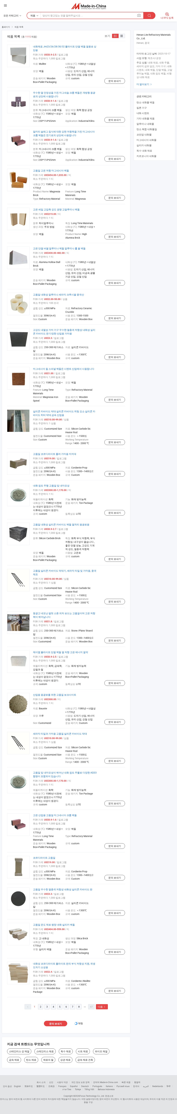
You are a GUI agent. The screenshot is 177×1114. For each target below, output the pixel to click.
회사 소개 (41, 1082)
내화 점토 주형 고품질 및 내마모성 (51, 485)
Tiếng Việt (89, 1089)
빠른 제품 (126, 1082)
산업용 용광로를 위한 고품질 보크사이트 (54, 694)
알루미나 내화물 (145, 123)
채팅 (80, 1023)
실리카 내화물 (144, 145)
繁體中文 (40, 1086)
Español (74, 1086)
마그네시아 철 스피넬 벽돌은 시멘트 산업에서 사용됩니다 (63, 368)
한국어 (136, 1086)
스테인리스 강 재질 (19, 1051)
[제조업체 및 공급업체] (88, 6)
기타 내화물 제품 (146, 118)
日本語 (51, 1086)
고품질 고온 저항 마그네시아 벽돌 (51, 170)
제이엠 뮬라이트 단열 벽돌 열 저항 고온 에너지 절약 (60, 652)
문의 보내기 (114, 81)
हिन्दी (168, 1086)
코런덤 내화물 (144, 134)
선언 (51, 1082)
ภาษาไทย (66, 1089)
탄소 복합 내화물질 (147, 129)
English (17, 1086)
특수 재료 (66, 1051)
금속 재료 (14, 1059)
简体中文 (29, 1086)
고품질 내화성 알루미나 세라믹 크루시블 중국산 (58, 294)
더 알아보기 (144, 84)
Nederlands (157, 1086)
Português (97, 1086)
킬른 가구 (142, 107)
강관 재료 (65, 1059)
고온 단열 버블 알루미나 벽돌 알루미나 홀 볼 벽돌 (59, 248)
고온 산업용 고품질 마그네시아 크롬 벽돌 (55, 815)
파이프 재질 (101, 1051)
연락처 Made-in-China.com (105, 1082)
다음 (102, 1006)
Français (62, 1086)
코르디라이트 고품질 (44, 857)
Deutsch (85, 1086)
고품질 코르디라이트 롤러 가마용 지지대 (54, 454)
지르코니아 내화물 (146, 156)
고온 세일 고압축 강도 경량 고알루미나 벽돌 (56, 209)
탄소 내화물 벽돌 (146, 102)
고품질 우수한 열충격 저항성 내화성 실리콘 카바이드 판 (62, 889)
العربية (146, 1086)
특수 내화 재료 (144, 150)
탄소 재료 (31, 1059)
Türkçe (78, 1089)
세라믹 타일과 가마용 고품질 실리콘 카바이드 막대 (60, 733)
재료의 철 (48, 1059)
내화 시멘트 (143, 113)
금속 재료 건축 (85, 1059)
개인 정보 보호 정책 (80, 1082)
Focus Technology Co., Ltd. (92, 1095)
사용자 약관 (62, 1082)
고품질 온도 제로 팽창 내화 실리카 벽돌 (54, 924)
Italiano (109, 1086)
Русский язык (123, 1086)
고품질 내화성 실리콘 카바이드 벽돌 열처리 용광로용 (61, 524)
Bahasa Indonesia (106, 1089)
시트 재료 (83, 1051)
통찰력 (137, 1082)
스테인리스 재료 (45, 1051)
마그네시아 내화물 (146, 140)
